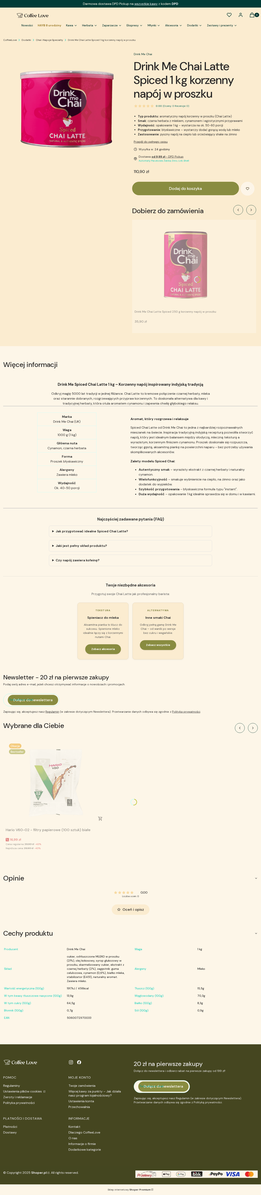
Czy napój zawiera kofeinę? (78, 560)
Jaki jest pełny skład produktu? (81, 546)
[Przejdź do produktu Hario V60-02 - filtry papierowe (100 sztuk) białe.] (57, 783)
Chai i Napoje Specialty (49, 40)
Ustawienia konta (81, 1101)
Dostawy (10, 1132)
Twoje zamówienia (82, 1086)
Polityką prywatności (186, 711)
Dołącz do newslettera (33, 700)
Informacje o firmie (82, 1144)
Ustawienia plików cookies (23, 1091)
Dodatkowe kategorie (85, 1149)
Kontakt (74, 1127)
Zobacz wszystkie (158, 645)
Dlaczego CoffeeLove (84, 1132)
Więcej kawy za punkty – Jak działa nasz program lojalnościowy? (95, 1093)
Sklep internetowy (129, 1189)
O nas (73, 1138)
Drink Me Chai (143, 54)
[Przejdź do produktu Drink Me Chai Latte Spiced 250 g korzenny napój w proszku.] (186, 265)
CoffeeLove (10, 40)
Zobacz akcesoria (103, 649)
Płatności (10, 1127)
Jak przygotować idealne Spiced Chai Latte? (92, 531)
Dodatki (26, 40)
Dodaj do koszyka (185, 188)
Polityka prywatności (19, 1103)
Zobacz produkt (100, 819)
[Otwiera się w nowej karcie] (71, 1062)
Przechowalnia (79, 1107)
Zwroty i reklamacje (17, 1097)
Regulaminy (11, 1086)
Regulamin (52, 711)
